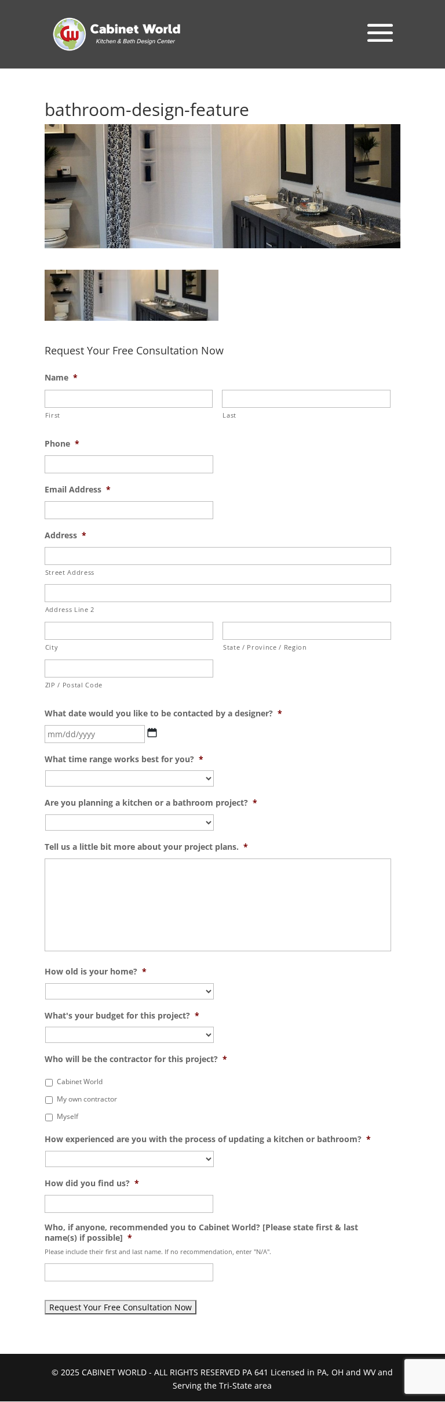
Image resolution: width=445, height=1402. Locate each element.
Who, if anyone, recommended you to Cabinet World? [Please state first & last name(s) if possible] (201, 1232)
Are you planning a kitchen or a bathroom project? (151, 803)
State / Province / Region (265, 647)
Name (61, 377)
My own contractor (87, 1099)
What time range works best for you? (124, 759)
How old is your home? (96, 971)
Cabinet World (80, 1081)
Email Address (78, 489)
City (52, 647)
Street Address (69, 572)
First (52, 415)
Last (229, 415)
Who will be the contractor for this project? (136, 1059)
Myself (67, 1116)
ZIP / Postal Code (74, 684)
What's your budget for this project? (122, 1015)
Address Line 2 (69, 609)
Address (65, 535)
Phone (62, 444)
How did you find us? (92, 1183)
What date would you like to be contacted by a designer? (163, 713)
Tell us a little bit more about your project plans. (146, 847)
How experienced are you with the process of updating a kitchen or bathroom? (208, 1139)
